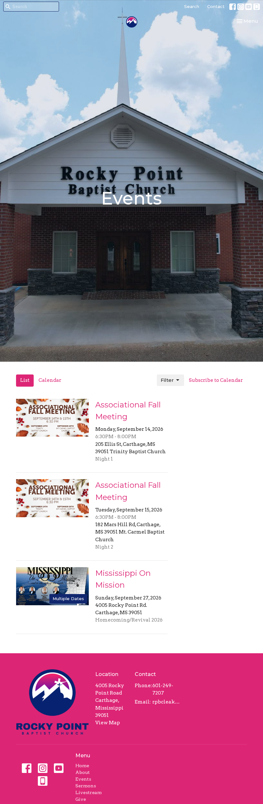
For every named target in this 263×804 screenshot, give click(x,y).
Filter (167, 380)
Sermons (85, 785)
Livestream (88, 792)
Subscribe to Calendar (216, 380)
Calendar (49, 380)
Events (83, 779)
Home (82, 765)
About (82, 772)
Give (80, 799)
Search (191, 6)
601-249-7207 (162, 689)
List (25, 380)
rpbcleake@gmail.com (166, 702)
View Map (107, 723)
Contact (216, 6)
